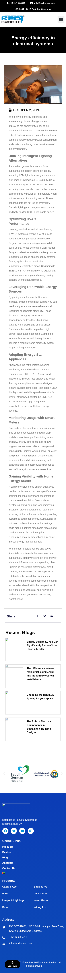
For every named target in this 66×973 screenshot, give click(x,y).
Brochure (12, 966)
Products (7, 847)
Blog (5, 857)
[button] (61, 19)
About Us (7, 863)
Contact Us (8, 868)
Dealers (6, 852)
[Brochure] (12, 962)
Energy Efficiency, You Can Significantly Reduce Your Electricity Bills (42, 645)
